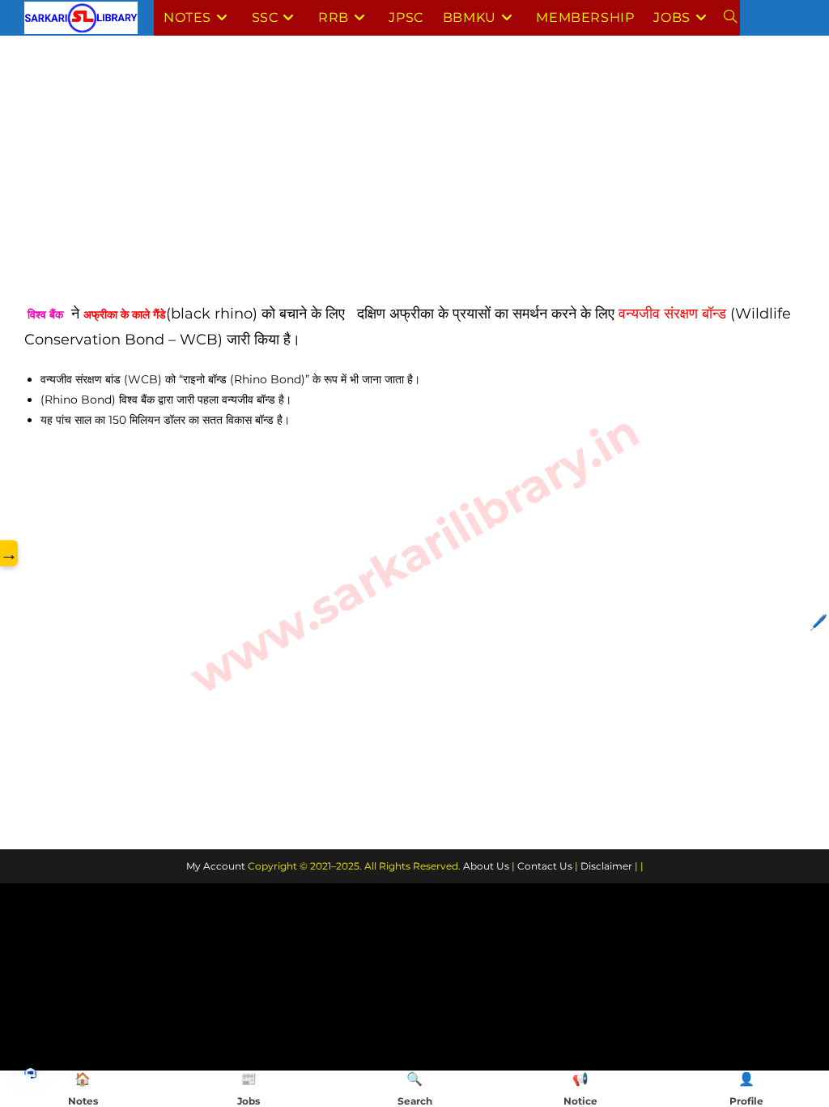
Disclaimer (606, 866)
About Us (486, 866)
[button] (30, 1072)
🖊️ (818, 622)
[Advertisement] (414, 180)
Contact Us (544, 866)
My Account (215, 866)
